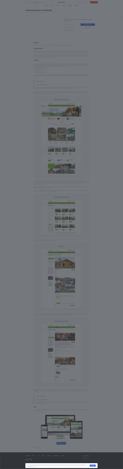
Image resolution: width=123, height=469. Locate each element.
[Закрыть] (97, 464)
